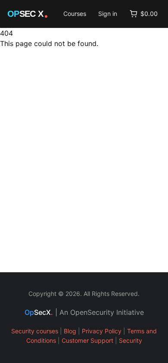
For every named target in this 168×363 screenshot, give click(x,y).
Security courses (34, 331)
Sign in (107, 13)
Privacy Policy (101, 331)
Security (130, 340)
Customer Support (87, 340)
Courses (74, 13)
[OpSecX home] (28, 14)
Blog (70, 331)
